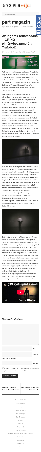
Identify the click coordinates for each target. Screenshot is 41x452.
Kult (23, 52)
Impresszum (20, 447)
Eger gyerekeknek (20, 430)
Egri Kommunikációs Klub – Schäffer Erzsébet (30, 388)
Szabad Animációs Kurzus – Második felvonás (11, 388)
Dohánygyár (20, 427)
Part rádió (20, 437)
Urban (28, 52)
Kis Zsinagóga (20, 414)
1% (20, 407)
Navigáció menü (9, 14)
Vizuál (33, 52)
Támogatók (20, 440)
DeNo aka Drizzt (16, 52)
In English (20, 443)
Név (34, 349)
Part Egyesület (20, 404)
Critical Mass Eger (20, 410)
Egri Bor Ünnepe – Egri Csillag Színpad (20, 433)
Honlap (35, 363)
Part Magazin (20, 417)
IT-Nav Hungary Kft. (20, 400)
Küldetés (20, 420)
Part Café (20, 424)
